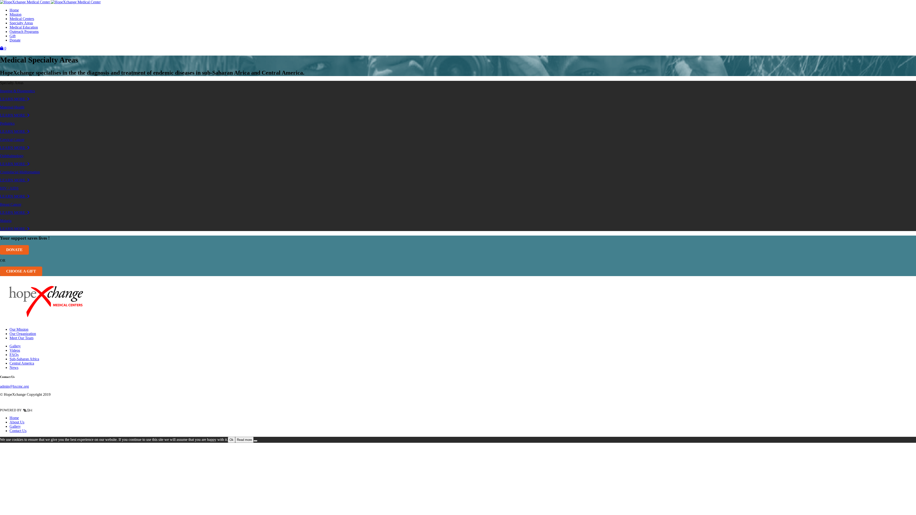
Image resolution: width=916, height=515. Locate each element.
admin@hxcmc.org (14, 386)
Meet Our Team (21, 338)
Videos (15, 350)
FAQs (14, 355)
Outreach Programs (24, 32)
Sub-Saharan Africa (24, 359)
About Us (17, 422)
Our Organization (23, 334)
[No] (255, 441)
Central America (22, 363)
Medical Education (24, 27)
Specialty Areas (21, 23)
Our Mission (19, 329)
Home (14, 10)
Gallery (15, 346)
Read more (244, 440)
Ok (231, 440)
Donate (15, 40)
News (14, 368)
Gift (13, 36)
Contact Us (18, 431)
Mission (15, 14)
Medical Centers (22, 19)
